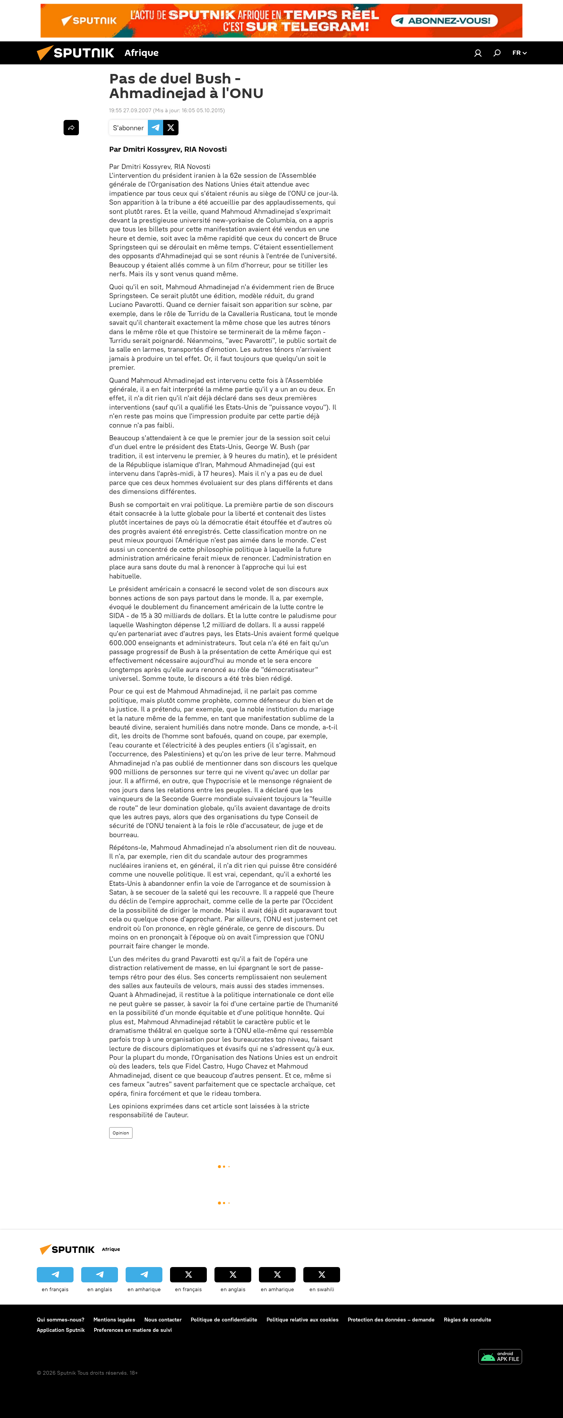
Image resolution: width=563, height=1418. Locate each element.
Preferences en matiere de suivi (133, 1329)
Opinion (121, 1133)
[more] (71, 127)
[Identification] (478, 53)
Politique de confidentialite (224, 1319)
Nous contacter (163, 1319)
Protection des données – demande (391, 1319)
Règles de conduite (467, 1319)
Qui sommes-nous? (60, 1319)
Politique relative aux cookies (303, 1319)
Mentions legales (114, 1319)
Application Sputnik (61, 1329)
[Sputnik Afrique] (78, 62)
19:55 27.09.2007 (130, 110)
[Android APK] (500, 1357)
